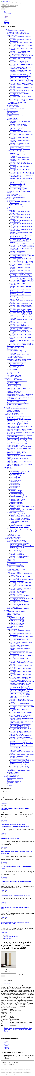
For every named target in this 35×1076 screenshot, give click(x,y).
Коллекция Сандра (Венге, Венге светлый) (22, 760)
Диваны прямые (11, 489)
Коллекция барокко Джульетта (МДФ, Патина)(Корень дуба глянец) (21, 67)
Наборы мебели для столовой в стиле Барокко (20, 394)
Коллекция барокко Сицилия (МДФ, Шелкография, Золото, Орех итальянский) (22, 79)
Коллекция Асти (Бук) (16, 252)
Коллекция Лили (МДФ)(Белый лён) (20, 735)
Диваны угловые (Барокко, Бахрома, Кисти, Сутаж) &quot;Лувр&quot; (20, 517)
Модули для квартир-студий (12, 414)
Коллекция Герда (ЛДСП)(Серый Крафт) (21, 281)
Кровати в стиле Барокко (14, 391)
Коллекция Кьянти (15, 366)
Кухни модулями (12, 210)
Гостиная (6, 29)
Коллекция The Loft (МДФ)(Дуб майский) (22, 245)
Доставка (6, 19)
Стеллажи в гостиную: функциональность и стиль (15, 895)
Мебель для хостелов (9, 407)
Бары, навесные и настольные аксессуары (18, 201)
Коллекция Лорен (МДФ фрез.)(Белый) (21, 303)
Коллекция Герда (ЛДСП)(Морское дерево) (22, 280)
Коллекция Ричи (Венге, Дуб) (18, 188)
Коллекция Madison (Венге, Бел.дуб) (20, 239)
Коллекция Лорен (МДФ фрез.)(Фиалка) (21, 312)
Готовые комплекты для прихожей (16, 569)
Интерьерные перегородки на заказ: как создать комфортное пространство (15, 922)
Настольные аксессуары (17, 206)
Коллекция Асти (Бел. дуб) (17, 251)
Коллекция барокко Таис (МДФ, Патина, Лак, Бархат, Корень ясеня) (21, 689)
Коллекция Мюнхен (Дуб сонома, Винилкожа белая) (19, 749)
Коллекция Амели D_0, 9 (17, 365)
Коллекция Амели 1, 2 (16, 363)
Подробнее (4, 803)
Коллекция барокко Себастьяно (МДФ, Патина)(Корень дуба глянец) (21, 73)
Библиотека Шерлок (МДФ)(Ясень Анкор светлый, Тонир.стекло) (22, 546)
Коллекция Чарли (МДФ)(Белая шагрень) (21, 343)
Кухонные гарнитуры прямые (15, 346)
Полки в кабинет (12, 563)
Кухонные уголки (12, 349)
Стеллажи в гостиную (13, 103)
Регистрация (7, 13)
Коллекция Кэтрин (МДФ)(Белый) (16, 451)
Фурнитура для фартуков (14, 376)
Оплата (6, 20)
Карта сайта (7, 23)
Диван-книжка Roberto (16, 500)
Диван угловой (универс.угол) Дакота (21, 515)
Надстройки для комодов (14, 781)
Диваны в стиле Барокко (14, 384)
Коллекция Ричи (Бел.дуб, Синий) (19, 143)
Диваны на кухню (12, 208)
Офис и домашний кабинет (11, 538)
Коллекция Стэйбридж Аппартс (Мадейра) (22, 99)
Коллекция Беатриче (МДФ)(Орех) (20, 699)
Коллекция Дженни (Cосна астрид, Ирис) (22, 172)
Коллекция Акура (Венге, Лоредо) (19, 162)
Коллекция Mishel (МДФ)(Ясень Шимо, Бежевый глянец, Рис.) (18, 424)
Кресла (9, 528)
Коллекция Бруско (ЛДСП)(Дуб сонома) (21, 262)
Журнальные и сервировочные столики (18, 33)
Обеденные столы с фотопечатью (16, 362)
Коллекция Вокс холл (16, 589)
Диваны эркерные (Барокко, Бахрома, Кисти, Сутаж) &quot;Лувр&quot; (20, 526)
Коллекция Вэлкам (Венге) (17, 594)
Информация (7, 983)
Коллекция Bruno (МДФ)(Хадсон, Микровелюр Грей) (19, 640)
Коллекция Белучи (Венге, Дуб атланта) (21, 81)
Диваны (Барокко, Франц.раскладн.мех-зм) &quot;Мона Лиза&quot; (22, 510)
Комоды (9, 779)
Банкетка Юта (14, 470)
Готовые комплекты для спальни (16, 611)
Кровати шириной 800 (16, 624)
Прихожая (7, 567)
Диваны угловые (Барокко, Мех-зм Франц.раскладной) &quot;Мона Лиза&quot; (20, 521)
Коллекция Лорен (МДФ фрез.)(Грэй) (20, 305)
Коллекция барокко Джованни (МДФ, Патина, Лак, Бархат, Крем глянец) (21, 683)
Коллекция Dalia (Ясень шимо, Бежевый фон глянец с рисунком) (21, 580)
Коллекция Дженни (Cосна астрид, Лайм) (22, 173)
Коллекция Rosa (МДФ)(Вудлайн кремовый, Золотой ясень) (19, 659)
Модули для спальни (13, 629)
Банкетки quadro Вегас (16, 476)
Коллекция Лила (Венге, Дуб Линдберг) (21, 731)
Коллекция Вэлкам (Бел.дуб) (18, 591)
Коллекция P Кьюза (15, 130)
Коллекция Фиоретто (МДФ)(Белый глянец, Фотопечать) (20, 146)
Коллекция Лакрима (16, 368)
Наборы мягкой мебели (13, 535)
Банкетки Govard (15, 474)
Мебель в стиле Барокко (10, 378)
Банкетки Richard (15, 477)
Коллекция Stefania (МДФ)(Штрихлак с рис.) (19, 429)
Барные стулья (11, 200)
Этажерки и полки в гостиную (15, 108)
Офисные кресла (11, 559)
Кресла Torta (13, 531)
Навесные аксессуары (16, 204)
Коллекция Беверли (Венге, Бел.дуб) (20, 588)
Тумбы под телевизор (13, 105)
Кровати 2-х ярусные (13, 114)
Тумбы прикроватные (13, 775)
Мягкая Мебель (8, 467)
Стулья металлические (13, 372)
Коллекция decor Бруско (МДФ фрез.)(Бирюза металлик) (20, 215)
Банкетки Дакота (15, 486)
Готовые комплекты (12, 111)
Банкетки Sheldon (15, 478)
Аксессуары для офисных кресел (16, 540)
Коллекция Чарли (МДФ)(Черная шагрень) (22, 344)
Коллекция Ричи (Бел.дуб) (17, 184)
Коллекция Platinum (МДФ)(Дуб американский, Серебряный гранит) (20, 53)
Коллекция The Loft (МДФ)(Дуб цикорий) (22, 246)
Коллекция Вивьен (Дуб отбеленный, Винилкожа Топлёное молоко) (20, 716)
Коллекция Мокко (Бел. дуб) (18, 322)
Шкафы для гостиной (13, 106)
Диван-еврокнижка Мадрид (18, 497)
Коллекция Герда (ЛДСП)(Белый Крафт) (21, 279)
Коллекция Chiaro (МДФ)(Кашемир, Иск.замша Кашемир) (20, 127)
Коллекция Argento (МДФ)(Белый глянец (21, 636)
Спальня (6, 610)
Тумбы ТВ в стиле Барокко (14, 404)
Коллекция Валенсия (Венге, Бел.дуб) (20, 83)
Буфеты (9, 207)
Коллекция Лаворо (15, 549)
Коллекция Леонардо (16, 550)
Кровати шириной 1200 (17, 617)
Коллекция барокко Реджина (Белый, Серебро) (20, 439)
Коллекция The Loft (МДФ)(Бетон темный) (22, 243)
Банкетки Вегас (14, 483)
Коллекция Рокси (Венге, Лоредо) (19, 759)
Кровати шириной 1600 (17, 620)
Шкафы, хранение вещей (11, 776)
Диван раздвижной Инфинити (18, 495)
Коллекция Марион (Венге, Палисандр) (21, 738)
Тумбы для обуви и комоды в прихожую (18, 608)
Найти (2, 9)
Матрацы (9, 627)
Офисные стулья (11, 560)
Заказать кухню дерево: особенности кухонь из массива (17, 794)
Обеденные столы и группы (15, 357)
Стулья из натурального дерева (15, 370)
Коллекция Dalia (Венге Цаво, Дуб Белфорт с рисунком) (20, 577)
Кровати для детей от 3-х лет (15, 115)
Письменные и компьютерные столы (17, 562)
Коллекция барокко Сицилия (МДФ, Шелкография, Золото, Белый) (20, 76)
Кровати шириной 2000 (17, 623)
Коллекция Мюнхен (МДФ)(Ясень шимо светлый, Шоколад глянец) (21, 91)
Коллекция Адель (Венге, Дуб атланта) (21, 62)
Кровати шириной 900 (16, 626)
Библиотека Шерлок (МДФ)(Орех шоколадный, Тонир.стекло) (19, 543)
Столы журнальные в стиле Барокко (17, 400)
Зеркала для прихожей (13, 570)
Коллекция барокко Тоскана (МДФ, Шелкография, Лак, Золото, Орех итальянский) (20, 696)
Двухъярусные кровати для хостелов (17, 408)
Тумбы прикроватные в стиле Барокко (17, 403)
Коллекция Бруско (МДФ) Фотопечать (21, 273)
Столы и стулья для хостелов (15, 413)
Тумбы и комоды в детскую (14, 195)
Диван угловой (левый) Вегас (18, 513)
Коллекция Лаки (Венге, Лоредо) (16, 452)
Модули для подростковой (14, 150)
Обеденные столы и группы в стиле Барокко (19, 397)
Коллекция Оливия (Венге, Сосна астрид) (22, 754)
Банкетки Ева (14, 487)
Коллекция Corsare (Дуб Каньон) (19, 157)
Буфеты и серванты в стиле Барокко (17, 381)
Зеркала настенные (12, 613)
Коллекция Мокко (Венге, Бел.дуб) (20, 325)
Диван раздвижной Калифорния (19, 496)
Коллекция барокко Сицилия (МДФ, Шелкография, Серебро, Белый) (17, 444)
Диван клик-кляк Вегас (16, 493)
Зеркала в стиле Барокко (14, 385)
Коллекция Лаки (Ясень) (14, 454)
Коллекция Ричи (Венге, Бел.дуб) (19, 556)
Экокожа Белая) (18, 638)
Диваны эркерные (12, 524)
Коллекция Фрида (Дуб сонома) (19, 766)
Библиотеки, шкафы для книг (15, 30)
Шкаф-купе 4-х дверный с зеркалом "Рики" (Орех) (18, 1028)
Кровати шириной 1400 (17, 619)
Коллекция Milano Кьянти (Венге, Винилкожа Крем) (19, 355)
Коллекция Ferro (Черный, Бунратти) (20, 51)
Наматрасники (14, 773)
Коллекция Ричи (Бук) (16, 185)
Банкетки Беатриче (15, 480)
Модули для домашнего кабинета (16, 541)
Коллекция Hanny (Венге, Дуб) (19, 651)
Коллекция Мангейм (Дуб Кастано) (20, 737)
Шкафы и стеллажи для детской (16, 197)
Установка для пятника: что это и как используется (16, 881)
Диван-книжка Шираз (16, 505)
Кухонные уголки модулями (15, 350)
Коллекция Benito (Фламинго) (18, 125)
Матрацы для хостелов (13, 411)
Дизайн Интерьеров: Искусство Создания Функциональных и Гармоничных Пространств (15, 825)
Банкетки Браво (14, 481)
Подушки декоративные (14, 537)
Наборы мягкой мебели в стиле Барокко (18, 395)
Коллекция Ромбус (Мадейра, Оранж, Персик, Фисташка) (20, 97)
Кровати (9, 616)
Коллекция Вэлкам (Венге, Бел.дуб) (20, 595)
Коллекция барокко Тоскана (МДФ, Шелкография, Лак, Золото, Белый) (20, 692)
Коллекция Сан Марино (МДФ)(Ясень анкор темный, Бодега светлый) (19, 464)
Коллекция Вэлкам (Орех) (17, 597)
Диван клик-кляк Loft (16, 492)
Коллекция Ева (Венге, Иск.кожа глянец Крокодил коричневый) (21, 721)
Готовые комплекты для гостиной (16, 32)
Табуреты (9, 373)
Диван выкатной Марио (17, 490)
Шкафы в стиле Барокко (14, 405)
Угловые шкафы (11, 783)
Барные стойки (14, 203)
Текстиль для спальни (13, 772)
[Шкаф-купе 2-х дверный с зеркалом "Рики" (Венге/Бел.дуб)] (8, 967)
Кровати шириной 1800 (17, 621)
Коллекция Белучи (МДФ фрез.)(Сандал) (21, 261)
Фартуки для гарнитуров (14, 375)
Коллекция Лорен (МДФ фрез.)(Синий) (21, 311)
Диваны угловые (12, 512)
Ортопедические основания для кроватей (18, 770)
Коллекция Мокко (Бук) (17, 324)
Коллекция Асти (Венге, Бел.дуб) (19, 254)
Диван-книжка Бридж (16, 503)
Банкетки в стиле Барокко (14, 379)
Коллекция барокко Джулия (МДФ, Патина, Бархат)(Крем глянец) (20, 686)
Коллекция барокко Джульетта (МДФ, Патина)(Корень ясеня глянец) (21, 70)
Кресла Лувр (14, 534)
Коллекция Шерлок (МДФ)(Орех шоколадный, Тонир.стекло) (19, 101)
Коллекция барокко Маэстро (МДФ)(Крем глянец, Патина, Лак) (22, 256)
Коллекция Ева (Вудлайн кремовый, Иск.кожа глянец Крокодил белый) (20, 724)
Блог (5, 17)
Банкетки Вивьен (15, 484)
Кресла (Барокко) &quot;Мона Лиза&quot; (22, 530)
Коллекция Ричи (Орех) (17, 189)
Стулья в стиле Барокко (13, 401)
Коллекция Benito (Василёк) (18, 124)
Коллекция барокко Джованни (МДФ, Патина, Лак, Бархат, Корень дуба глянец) (22, 680)
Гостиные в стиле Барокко (14, 382)
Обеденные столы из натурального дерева (19, 359)
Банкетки (9, 468)
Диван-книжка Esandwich (17, 499)
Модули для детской (12, 119)
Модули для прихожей (13, 572)
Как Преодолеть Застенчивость (10, 838)
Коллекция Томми (15, 144)
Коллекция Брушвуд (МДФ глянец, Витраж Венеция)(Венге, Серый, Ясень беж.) (21, 276)
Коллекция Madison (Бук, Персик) (19, 238)
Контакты (6, 22)
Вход (5, 12)
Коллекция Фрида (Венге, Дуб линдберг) (21, 765)
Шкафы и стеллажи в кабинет (15, 566)
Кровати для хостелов (13, 410)
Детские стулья (11, 112)
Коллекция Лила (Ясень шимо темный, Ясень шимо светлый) (21, 733)
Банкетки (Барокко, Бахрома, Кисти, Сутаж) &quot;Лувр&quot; (20, 472)
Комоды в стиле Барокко (14, 387)
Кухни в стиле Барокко (13, 392)
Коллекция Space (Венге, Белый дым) (20, 57)
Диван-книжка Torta (16, 502)
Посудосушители (12, 369)
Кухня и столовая (9, 198)
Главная (6, 16)
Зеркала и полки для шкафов (15, 778)
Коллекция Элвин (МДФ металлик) (20, 149)
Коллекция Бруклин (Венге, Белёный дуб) (19, 446)
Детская (6, 109)
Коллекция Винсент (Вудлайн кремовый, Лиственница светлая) (21, 718)
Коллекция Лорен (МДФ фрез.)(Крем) (20, 309)
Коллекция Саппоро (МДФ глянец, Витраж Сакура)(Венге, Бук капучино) (21, 327)
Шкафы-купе (10, 785)
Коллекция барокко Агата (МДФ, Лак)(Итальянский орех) (21, 675)
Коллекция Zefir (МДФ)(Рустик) (19, 61)
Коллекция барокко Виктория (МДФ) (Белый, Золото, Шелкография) (20, 678)
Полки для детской (12, 194)
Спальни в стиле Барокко (14, 398)
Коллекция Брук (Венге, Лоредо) (19, 703)
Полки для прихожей (13, 607)
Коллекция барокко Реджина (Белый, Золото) (19, 438)
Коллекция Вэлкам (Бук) (17, 592)
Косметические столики (14, 614)
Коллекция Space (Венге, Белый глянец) (21, 55)
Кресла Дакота (14, 532)
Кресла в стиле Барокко (13, 389)
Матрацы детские (12, 118)
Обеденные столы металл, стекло (16, 360)
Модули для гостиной (13, 35)
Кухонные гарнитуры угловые (15, 347)
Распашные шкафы (12, 782)
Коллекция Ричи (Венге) (17, 187)
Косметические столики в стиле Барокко (18, 388)
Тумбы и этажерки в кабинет (15, 565)
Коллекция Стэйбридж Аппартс (19, 330)
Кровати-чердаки (12, 116)
